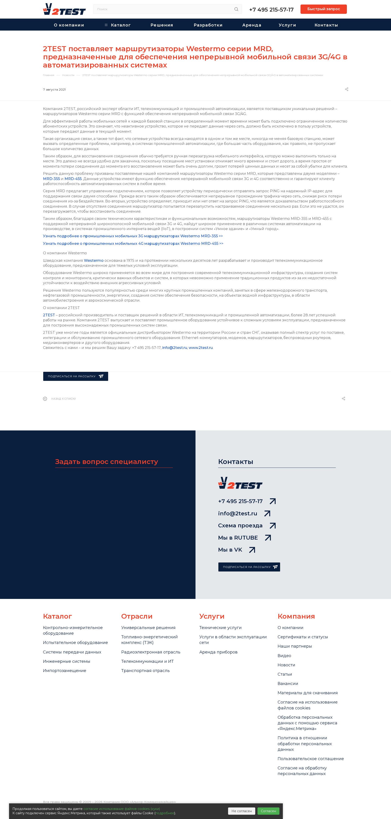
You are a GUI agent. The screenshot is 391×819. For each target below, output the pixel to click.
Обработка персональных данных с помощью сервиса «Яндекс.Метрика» (307, 723)
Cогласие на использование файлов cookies (308, 705)
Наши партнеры (295, 646)
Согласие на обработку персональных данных (302, 771)
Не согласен (241, 811)
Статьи (285, 674)
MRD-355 (51, 179)
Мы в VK (230, 549)
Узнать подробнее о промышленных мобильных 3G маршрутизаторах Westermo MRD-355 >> (133, 236)
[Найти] (236, 9)
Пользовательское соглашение (311, 758)
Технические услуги (220, 627)
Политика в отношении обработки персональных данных (305, 743)
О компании (290, 627)
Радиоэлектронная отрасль (150, 652)
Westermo (94, 260)
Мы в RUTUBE (238, 537)
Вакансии (288, 683)
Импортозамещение (64, 670)
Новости (286, 665)
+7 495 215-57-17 (271, 9)
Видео (284, 655)
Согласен (268, 811)
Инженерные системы (66, 661)
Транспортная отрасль (145, 670)
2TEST (49, 315)
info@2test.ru (174, 348)
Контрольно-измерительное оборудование (73, 630)
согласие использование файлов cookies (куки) (121, 809)
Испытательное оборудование (75, 642)
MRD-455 (73, 179)
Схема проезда (240, 525)
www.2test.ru (201, 348)
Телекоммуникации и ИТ (147, 661)
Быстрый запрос (323, 9)
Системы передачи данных (72, 652)
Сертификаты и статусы (303, 636)
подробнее (164, 813)
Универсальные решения (148, 627)
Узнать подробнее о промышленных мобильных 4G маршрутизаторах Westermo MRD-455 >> (133, 243)
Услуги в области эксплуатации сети (233, 639)
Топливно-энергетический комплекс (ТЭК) (149, 639)
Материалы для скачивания (308, 692)
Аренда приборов (218, 652)
